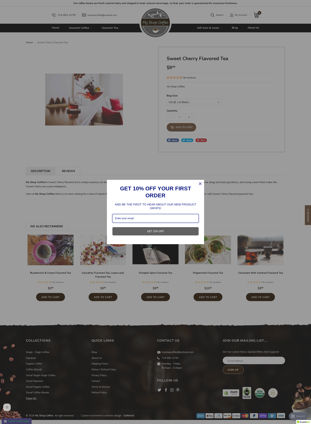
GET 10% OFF (155, 231)
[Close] (200, 184)
